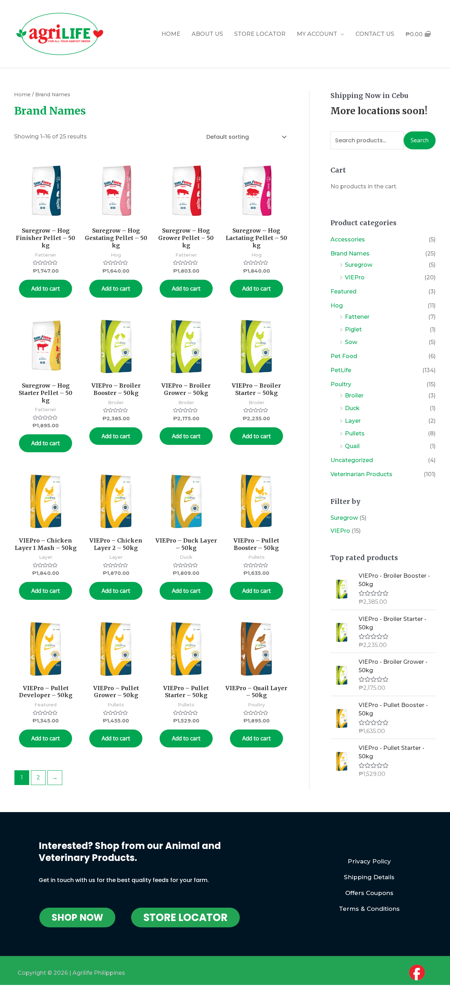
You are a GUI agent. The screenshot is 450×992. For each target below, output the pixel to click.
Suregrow (358, 264)
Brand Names (349, 253)
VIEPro (355, 277)
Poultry (340, 384)
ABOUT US (207, 34)
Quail (352, 446)
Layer (353, 420)
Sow (351, 342)
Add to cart (45, 288)
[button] (77, 917)
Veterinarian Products (361, 474)
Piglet (353, 329)
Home (22, 94)
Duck (352, 408)
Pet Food (343, 356)
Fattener (357, 316)
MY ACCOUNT (317, 34)
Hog (336, 305)
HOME (170, 34)
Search (420, 140)
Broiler (354, 395)
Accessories (347, 239)
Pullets (355, 433)
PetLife (340, 370)
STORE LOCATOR (259, 34)
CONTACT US (374, 34)
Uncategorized (351, 460)
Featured (343, 291)
